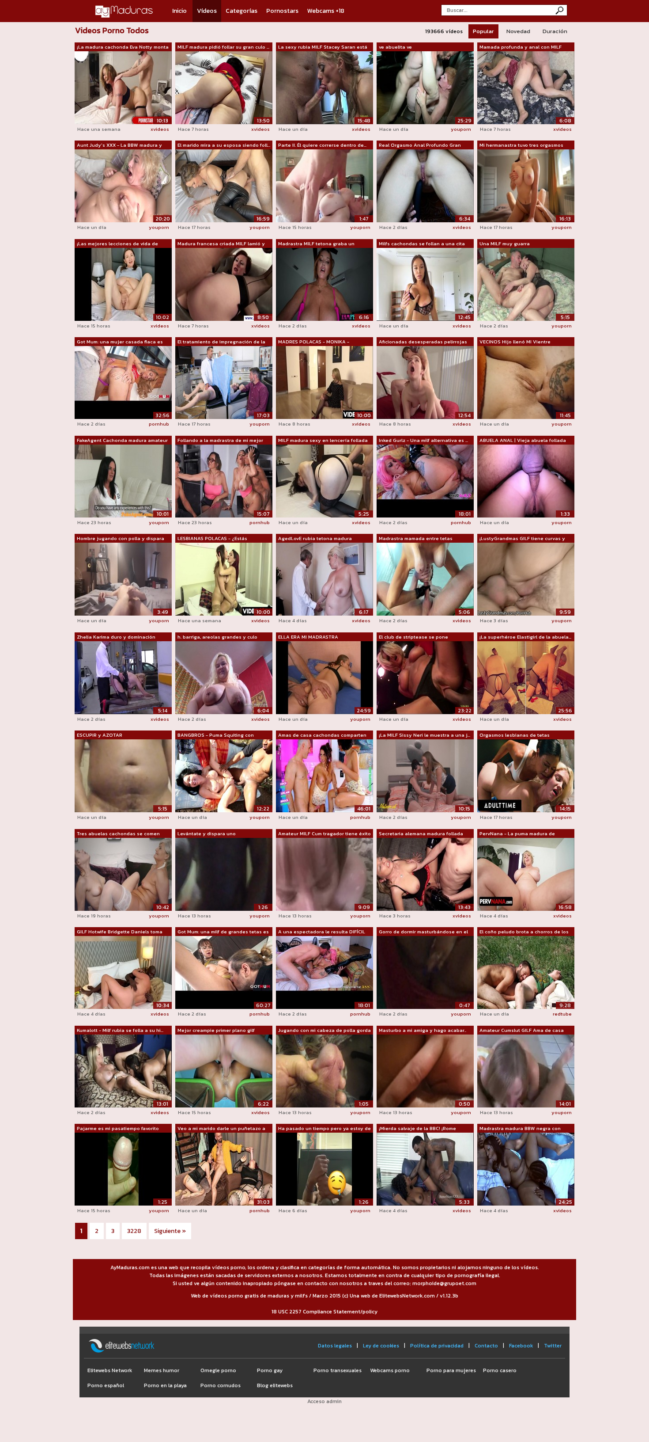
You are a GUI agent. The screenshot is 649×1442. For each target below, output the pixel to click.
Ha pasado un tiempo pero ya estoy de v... (324, 1129)
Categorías (241, 10)
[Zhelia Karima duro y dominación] (123, 677)
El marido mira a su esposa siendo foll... (223, 144)
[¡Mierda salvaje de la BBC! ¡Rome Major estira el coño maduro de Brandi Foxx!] (425, 1168)
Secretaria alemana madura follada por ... (421, 834)
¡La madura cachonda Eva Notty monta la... (123, 47)
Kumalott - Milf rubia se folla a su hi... (120, 1030)
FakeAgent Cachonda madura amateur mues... (122, 441)
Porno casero (500, 1370)
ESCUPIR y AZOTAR (99, 734)
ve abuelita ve (395, 46)
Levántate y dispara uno (206, 833)
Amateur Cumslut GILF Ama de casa (521, 1030)
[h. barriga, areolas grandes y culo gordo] (223, 677)
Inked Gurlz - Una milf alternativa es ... (423, 440)
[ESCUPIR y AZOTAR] (123, 775)
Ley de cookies (381, 1346)
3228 (134, 1231)
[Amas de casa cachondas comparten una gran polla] (324, 775)
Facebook (521, 1346)
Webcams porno (390, 1370)
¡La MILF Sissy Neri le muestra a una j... (424, 734)
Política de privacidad (437, 1346)
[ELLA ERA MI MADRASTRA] (324, 677)
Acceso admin (324, 1401)
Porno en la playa (165, 1385)
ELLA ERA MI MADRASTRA (308, 636)
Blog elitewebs (275, 1385)
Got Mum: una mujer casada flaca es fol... (120, 342)
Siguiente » (170, 1231)
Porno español (105, 1385)
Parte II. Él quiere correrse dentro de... (322, 144)
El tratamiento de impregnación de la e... (221, 342)
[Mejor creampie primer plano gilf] (223, 1070)
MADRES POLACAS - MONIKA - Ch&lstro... (313, 342)
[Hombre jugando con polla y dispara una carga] (123, 578)
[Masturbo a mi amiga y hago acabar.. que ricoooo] (425, 1070)
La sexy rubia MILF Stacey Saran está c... (322, 47)
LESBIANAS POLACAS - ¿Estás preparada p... (212, 539)
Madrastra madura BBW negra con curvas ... (520, 1129)
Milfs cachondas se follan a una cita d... (422, 244)
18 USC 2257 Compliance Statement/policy (324, 1312)
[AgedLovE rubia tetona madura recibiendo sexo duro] (324, 578)
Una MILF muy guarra (504, 243)
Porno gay (270, 1370)
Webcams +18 (325, 10)
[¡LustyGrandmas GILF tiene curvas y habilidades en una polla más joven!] (525, 578)
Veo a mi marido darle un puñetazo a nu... (221, 1129)
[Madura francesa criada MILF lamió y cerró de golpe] (223, 284)
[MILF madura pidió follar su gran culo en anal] (223, 87)
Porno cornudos (220, 1385)
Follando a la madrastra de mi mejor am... (220, 441)
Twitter (553, 1346)
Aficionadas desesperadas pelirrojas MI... (423, 342)
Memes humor (161, 1370)
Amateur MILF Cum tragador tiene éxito (324, 833)
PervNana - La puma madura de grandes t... (517, 834)
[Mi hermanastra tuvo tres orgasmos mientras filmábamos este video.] (525, 185)
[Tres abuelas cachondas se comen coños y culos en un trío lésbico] (123, 874)
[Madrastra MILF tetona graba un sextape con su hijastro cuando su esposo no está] (324, 284)
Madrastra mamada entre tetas (416, 538)
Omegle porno (218, 1370)
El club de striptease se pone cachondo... (413, 637)
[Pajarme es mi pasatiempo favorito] (123, 1168)
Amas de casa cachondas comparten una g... (322, 735)
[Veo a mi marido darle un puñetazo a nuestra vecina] (223, 1168)
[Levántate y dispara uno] (223, 874)
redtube (562, 1013)
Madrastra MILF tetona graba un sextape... (316, 244)
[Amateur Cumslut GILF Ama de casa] (525, 1070)
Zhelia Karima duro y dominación (116, 636)
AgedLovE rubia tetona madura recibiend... (315, 539)
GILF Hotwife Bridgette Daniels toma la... (119, 932)
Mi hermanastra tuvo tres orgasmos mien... (521, 145)
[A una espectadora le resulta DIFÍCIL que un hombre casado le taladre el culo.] (324, 972)
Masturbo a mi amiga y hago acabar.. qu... (422, 1031)
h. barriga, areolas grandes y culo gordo (217, 637)
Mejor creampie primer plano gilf (216, 1030)
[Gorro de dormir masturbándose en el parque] (425, 972)
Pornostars (282, 10)
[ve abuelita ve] (425, 87)
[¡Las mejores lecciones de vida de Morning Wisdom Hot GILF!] (123, 284)
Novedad (518, 31)
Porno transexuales (337, 1370)
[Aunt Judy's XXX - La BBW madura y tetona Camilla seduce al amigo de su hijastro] (123, 185)
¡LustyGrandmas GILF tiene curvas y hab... (522, 539)
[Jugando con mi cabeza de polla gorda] (324, 1070)
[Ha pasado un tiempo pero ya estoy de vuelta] (324, 1168)
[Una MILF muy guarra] (525, 284)
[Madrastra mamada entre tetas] (425, 578)
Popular (483, 31)
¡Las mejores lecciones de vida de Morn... (117, 244)
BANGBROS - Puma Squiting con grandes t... (215, 735)
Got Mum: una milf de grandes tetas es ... (223, 932)
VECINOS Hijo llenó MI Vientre (515, 341)
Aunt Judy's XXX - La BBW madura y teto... (119, 145)
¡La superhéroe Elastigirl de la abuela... (525, 636)
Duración (555, 31)
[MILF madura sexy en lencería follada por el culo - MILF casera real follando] (324, 480)
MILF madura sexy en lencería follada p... (323, 441)
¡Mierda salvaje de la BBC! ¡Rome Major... (417, 1129)
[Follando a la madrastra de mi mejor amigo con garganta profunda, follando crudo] (223, 480)
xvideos (160, 129)
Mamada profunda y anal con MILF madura (520, 47)
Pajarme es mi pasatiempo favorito (118, 1128)
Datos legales (335, 1346)
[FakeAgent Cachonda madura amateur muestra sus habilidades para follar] (123, 480)
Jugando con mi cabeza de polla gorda (324, 1030)
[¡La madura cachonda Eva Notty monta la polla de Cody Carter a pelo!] (123, 87)
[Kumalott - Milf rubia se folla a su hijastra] (123, 1070)
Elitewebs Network (109, 1370)
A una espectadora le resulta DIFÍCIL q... (321, 932)
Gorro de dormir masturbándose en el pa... (423, 932)
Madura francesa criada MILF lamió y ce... (221, 244)
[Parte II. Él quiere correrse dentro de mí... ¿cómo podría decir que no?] (324, 185)
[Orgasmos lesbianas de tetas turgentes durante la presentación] (525, 775)
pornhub (159, 423)
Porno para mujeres (451, 1370)
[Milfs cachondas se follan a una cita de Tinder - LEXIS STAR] (425, 284)
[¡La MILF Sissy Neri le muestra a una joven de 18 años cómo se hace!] (425, 775)
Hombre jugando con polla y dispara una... (120, 539)
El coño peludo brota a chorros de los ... (524, 932)
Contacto (486, 1346)
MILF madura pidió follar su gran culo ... (223, 46)
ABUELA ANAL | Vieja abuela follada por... (522, 441)
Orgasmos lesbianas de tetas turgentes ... (514, 735)
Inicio (179, 10)
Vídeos (207, 10)
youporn (461, 129)
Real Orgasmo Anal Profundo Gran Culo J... (420, 145)
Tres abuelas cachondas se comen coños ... (118, 834)
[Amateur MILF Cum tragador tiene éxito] (324, 874)
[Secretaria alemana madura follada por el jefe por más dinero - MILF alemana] (425, 874)
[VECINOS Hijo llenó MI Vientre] (525, 382)
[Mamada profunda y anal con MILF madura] (525, 87)
